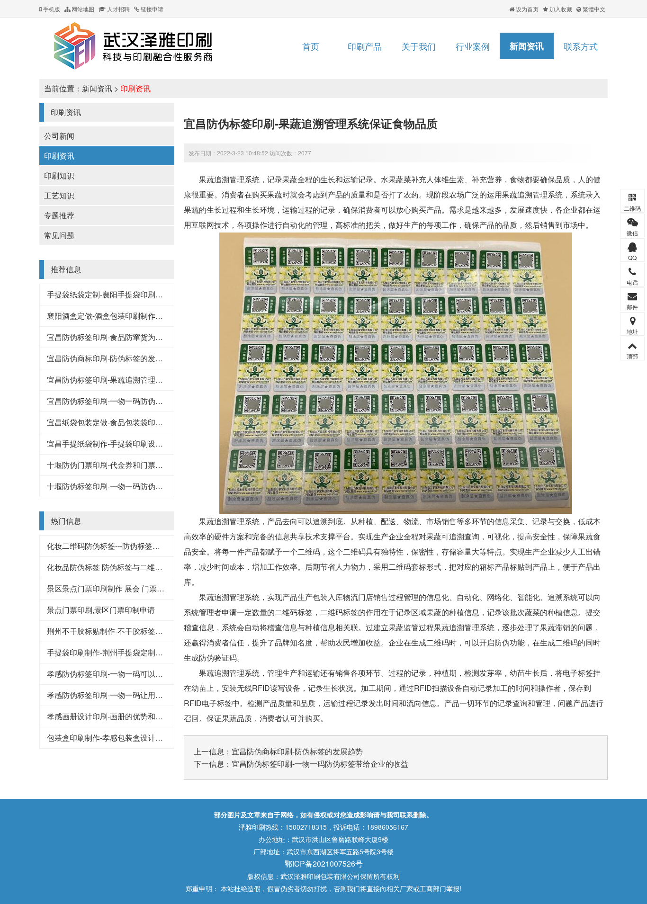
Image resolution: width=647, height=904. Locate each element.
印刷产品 (365, 46)
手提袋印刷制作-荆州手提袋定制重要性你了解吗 (127, 652)
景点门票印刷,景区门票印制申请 (101, 609)
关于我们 (419, 46)
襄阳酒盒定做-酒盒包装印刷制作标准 (109, 315)
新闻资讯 (527, 46)
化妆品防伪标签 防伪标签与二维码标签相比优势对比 (135, 567)
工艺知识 (59, 195)
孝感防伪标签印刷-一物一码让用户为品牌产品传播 (131, 694)
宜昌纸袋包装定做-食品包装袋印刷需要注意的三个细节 (139, 422)
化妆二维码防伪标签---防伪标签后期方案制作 (122, 545)
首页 (310, 46)
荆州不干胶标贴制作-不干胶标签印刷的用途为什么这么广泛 (146, 631)
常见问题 (59, 235)
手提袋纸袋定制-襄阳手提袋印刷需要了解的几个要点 (135, 294)
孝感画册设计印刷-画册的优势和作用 (109, 716)
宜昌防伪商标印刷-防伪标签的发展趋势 (112, 358)
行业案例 (473, 46)
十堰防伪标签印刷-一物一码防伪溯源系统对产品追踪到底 (143, 486)
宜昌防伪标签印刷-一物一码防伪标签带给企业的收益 (135, 400)
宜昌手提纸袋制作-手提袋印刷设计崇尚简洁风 (124, 443)
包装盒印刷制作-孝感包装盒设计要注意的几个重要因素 (139, 737)
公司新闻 (59, 135)
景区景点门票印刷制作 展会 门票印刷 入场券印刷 (129, 588)
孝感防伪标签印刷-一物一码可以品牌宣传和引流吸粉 (135, 673)
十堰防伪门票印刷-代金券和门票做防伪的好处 (124, 464)
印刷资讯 (135, 88)
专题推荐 (59, 215)
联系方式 (581, 46)
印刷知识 (59, 175)
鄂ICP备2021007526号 (324, 863)
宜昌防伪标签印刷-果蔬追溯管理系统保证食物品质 (131, 379)
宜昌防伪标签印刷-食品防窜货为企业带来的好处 (127, 336)
